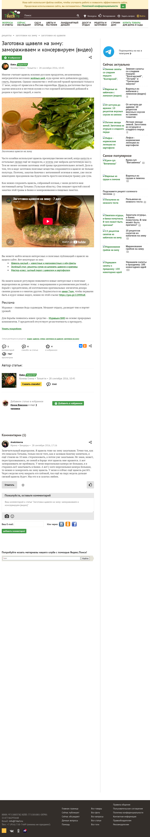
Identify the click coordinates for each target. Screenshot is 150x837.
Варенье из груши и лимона (135, 176)
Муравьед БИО (57, 318)
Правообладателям (122, 820)
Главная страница (70, 808)
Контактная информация (124, 816)
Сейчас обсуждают (71, 816)
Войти (142, 16)
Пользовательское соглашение (128, 808)
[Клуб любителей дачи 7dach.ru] (12, 14)
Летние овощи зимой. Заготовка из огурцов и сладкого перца (136, 126)
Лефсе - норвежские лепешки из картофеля (133, 141)
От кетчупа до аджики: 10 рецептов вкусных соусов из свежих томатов (135, 110)
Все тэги (95, 824)
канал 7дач (68, 291)
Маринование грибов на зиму (135, 247)
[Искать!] (78, 15)
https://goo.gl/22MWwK (72, 295)
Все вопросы (97, 816)
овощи (18, 161)
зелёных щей (37, 78)
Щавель (62, 85)
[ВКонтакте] (80, 346)
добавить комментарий (14, 531)
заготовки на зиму (71, 339)
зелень (49, 161)
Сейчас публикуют (70, 812)
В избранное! (14, 57)
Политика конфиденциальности (128, 812)
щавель (36, 339)
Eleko (13, 64)
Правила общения (121, 804)
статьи (42, 339)
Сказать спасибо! (31, 384)
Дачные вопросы (70, 820)
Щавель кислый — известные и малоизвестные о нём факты (43, 263)
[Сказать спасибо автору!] (90, 484)
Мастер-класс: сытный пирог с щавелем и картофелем (40, 270)
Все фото (95, 812)
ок (123, 6)
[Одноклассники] (85, 346)
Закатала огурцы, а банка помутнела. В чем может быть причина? (136, 220)
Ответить (9, 484)
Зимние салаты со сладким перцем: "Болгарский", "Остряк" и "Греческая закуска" (135, 76)
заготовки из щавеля (54, 339)
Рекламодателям (121, 824)
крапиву (83, 78)
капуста (85, 158)
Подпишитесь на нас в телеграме (130, 52)
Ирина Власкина (19, 404)
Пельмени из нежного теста (134, 200)
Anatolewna (17, 442)
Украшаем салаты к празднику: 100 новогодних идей (136, 264)
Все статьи (96, 820)
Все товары (96, 808)
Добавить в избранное (70, 403)
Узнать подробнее (11, 328)
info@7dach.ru (16, 821)
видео (29, 339)
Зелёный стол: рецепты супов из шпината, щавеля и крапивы (44, 266)
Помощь (66, 824)
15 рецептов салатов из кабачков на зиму (136, 233)
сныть (5, 81)
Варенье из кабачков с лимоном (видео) (136, 91)
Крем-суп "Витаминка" (134, 161)
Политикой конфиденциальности (100, 6)
